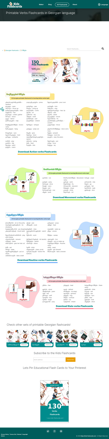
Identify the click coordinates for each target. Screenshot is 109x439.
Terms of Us (13, 434)
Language (101, 4)
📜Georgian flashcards (11, 50)
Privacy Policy (5, 434)
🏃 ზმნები (23, 50)
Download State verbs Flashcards (74, 306)
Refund (19, 434)
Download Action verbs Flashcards (37, 151)
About (75, 4)
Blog (50, 4)
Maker (41, 4)
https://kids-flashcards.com (88, 436)
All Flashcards (62, 5)
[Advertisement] (54, 33)
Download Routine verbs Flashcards (37, 260)
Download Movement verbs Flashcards (74, 197)
